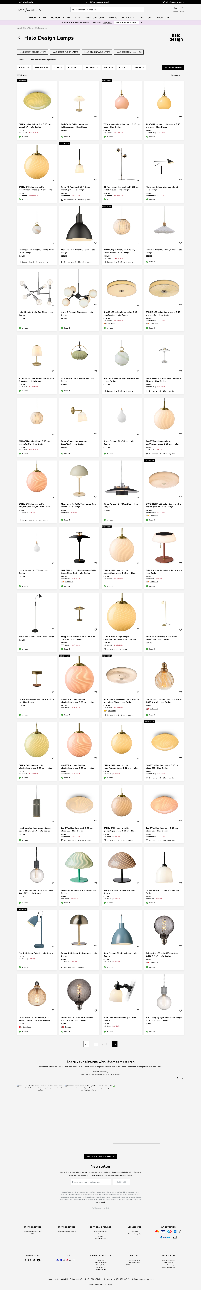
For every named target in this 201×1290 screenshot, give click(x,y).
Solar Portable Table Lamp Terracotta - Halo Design (164, 571)
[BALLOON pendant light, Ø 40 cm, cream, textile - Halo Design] (122, 235)
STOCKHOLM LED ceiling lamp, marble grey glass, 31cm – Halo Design (121, 700)
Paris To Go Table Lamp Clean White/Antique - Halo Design (74, 125)
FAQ (32, 1234)
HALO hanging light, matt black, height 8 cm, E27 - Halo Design (36, 891)
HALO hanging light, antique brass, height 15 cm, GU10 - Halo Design (34, 829)
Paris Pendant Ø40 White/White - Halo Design (164, 251)
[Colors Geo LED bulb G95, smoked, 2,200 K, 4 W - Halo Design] (164, 940)
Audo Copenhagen (168, 1260)
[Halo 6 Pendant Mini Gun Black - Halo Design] (37, 300)
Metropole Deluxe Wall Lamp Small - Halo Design (163, 188)
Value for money (168, 1265)
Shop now (107, 22)
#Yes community (134, 1260)
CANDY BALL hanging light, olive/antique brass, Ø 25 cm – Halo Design (35, 766)
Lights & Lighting (22, 28)
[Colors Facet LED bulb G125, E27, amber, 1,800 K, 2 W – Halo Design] (37, 1004)
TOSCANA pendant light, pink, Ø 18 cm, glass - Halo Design (122, 125)
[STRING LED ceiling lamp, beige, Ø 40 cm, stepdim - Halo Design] (164, 300)
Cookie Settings (134, 1262)
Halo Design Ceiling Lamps (32, 52)
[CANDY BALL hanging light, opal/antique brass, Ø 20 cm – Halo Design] (164, 427)
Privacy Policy (100, 1265)
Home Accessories (168, 1267)
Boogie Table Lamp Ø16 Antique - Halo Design (79, 954)
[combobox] (107, 9)
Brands (31, 28)
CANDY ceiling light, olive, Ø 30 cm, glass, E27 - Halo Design (35, 125)
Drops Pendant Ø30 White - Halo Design (119, 442)
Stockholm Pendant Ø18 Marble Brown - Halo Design (37, 251)
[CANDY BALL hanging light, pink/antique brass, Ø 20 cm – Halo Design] (37, 491)
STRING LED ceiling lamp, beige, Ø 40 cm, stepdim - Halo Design (163, 313)
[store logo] (29, 9)
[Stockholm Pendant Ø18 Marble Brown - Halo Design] (37, 235)
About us (101, 1260)
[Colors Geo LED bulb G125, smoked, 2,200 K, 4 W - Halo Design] (79, 1004)
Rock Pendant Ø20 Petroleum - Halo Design (120, 954)
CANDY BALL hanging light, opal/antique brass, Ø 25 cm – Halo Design (120, 571)
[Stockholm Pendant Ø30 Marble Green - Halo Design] (122, 364)
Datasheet (112, 323)
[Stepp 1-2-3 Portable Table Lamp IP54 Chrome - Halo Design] (164, 364)
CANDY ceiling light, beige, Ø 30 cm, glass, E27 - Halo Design (162, 766)
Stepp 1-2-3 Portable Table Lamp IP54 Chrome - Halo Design (163, 379)
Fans (77, 17)
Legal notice (100, 1267)
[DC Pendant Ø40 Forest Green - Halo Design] (79, 364)
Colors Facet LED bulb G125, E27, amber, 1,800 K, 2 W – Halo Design (34, 1019)
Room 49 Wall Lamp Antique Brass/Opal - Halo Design (74, 442)
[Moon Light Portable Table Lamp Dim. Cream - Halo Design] (79, 491)
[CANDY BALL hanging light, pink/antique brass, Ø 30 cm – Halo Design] (79, 687)
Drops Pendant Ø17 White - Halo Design (34, 571)
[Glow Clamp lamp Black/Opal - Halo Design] (122, 1004)
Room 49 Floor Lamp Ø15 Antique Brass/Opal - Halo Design (161, 638)
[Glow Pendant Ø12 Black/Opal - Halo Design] (164, 876)
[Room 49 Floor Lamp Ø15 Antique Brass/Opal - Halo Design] (164, 622)
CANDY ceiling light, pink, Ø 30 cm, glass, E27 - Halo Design (162, 829)
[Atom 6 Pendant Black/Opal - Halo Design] (79, 300)
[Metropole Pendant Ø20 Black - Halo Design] (79, 235)
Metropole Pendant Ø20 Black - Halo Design (78, 251)
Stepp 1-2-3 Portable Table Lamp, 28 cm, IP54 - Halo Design (78, 638)
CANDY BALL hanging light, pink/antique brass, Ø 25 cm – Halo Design (77, 766)
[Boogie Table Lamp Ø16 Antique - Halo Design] (79, 940)
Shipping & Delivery (100, 1231)
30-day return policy (134, 1234)
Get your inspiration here (99, 1156)
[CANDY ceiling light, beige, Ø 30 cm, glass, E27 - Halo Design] (164, 751)
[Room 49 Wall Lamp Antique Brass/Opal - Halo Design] (79, 427)
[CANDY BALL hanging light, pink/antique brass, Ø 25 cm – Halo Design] (79, 751)
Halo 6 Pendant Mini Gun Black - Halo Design (36, 313)
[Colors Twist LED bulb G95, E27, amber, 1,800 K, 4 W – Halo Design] (164, 687)
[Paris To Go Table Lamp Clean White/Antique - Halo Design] (79, 110)
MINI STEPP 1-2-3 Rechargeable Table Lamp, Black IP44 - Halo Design (78, 571)
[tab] (24, 67)
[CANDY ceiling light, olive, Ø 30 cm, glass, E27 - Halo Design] (37, 110)
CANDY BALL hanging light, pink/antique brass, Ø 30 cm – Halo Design (77, 700)
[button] (53, 117)
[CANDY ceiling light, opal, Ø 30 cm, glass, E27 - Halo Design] (79, 814)
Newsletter (134, 1231)
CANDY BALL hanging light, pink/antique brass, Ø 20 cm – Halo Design (34, 505)
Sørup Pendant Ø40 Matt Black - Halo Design (121, 505)
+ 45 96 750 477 (121, 1279)
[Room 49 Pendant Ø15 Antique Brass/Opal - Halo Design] (79, 173)
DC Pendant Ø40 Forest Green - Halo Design (78, 379)
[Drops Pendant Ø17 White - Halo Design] (37, 558)
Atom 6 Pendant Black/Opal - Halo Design (77, 313)
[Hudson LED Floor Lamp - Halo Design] (37, 622)
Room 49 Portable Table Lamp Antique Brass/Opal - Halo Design (36, 379)
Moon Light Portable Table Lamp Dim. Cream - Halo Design (78, 505)
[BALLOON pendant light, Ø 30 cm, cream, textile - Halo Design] (37, 427)
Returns (100, 1234)
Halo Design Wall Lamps (129, 52)
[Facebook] (25, 1260)
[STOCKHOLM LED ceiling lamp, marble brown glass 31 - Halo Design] (164, 491)
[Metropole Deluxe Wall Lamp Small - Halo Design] (164, 173)
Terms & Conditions (100, 1262)
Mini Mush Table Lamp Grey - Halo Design (119, 891)
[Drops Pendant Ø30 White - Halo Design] (122, 427)
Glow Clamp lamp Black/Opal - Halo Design (120, 1019)
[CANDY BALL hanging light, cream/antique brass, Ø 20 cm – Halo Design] (122, 751)
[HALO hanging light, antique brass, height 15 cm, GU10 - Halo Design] (37, 814)
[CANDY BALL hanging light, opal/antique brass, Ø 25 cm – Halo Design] (122, 558)
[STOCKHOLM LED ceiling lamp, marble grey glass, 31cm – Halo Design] (122, 687)
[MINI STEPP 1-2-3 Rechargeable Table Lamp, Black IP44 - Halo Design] (79, 558)
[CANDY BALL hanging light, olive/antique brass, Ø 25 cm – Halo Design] (37, 751)
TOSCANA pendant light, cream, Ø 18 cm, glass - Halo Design (163, 125)
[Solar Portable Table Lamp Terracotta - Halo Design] (164, 558)
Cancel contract (100, 1238)
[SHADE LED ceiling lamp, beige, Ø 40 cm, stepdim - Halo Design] (122, 300)
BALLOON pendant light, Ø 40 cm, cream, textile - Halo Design (119, 251)
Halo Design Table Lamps (97, 52)
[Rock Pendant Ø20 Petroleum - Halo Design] (122, 940)
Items (21, 59)
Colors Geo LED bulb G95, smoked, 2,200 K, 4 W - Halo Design (162, 954)
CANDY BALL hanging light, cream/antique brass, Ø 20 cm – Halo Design (120, 766)
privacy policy (101, 1202)
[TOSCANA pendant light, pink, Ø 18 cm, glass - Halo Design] (122, 110)
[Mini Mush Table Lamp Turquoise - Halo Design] (79, 876)
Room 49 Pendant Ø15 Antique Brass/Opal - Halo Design (75, 188)
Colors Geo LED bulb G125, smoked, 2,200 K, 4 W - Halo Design (77, 1019)
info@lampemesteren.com (32, 1231)
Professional (164, 17)
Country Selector (100, 1269)
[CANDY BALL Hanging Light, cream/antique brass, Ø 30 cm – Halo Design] (122, 622)
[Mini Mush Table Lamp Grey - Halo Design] (122, 876)
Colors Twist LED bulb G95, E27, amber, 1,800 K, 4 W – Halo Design (164, 700)
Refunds (100, 1236)
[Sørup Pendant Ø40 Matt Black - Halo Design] (122, 491)
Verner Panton (168, 1262)
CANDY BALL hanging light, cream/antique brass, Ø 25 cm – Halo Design (35, 188)
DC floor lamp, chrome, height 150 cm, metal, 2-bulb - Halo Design (121, 188)
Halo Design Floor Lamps (65, 52)
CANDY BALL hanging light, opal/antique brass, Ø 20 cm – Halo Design (162, 442)
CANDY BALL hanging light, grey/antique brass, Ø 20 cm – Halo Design (120, 829)
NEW (141, 17)
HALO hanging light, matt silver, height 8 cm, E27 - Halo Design (164, 1019)
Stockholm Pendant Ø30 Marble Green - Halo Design (121, 379)
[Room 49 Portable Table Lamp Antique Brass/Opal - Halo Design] (37, 364)
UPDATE (126, 22)
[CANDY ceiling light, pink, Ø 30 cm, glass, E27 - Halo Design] (164, 814)
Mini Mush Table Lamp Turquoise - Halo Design (79, 891)
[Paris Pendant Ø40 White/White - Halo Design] (164, 235)
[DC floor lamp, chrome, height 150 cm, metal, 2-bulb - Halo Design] (122, 173)
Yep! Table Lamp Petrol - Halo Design (36, 953)
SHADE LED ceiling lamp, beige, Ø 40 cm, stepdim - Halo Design (120, 313)
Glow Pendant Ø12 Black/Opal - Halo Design (163, 891)
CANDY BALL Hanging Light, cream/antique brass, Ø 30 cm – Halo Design (120, 638)
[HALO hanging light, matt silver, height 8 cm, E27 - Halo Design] (164, 1004)
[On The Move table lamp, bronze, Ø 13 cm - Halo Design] (37, 687)
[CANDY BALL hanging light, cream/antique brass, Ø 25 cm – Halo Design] (37, 173)
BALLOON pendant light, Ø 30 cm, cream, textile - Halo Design (34, 442)
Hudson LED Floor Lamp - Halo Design (36, 636)
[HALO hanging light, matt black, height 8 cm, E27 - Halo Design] (37, 876)
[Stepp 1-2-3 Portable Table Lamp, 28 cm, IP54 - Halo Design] (79, 622)
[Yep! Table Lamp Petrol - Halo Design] (37, 940)
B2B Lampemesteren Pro (134, 1265)
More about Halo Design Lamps (43, 59)
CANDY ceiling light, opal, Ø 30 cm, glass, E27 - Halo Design (77, 829)
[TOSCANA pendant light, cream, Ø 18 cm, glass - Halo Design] (164, 110)
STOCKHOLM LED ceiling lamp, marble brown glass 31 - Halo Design (163, 505)
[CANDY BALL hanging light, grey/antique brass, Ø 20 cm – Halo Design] (122, 814)
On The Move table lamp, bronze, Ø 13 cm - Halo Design (36, 700)
